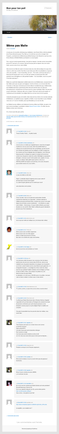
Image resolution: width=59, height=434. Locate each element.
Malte (12, 116)
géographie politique (23, 115)
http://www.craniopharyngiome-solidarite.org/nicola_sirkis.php (31, 404)
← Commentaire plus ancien (12, 125)
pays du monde (17, 116)
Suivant (50, 37)
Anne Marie (28, 383)
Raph (28, 247)
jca (27, 258)
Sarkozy (23, 116)
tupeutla (28, 322)
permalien (8, 118)
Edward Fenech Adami (35, 106)
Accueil (8, 32)
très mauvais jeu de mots (30, 116)
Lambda (28, 356)
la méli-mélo (29, 142)
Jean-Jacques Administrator (36, 115)
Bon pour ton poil (15, 8)
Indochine (8, 116)
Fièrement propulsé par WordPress (29, 428)
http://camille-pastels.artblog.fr (23, 391)
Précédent (9, 37)
